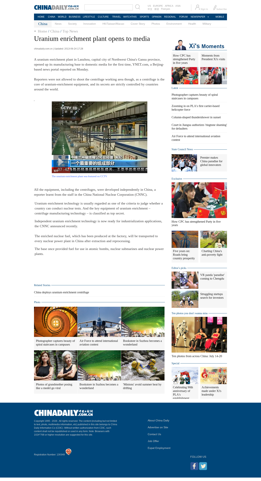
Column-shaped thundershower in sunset (196, 117)
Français (165, 9)
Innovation (89, 23)
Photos (156, 23)
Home (42, 31)
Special (175, 363)
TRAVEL (116, 16)
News (58, 23)
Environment (174, 23)
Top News (70, 31)
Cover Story (138, 23)
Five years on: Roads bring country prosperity (184, 254)
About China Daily (158, 420)
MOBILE (220, 16)
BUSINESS (74, 16)
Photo (37, 302)
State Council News (182, 149)
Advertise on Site (158, 427)
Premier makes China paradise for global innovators (211, 161)
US (149, 6)
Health (192, 23)
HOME (41, 16)
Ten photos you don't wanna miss (190, 313)
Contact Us (154, 434)
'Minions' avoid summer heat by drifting (142, 386)
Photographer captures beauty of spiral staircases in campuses (55, 342)
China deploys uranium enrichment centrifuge (61, 292)
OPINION (156, 16)
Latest (175, 88)
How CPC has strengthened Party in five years (184, 59)
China (54, 31)
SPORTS (144, 16)
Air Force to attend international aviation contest (98, 342)
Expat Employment (159, 447)
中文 (150, 9)
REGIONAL (170, 16)
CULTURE (103, 16)
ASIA (178, 6)
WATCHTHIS (130, 16)
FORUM (183, 16)
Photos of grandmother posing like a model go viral (54, 386)
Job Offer (153, 441)
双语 (156, 9)
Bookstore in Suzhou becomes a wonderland (142, 342)
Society (72, 23)
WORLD (62, 16)
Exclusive (177, 178)
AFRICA (169, 6)
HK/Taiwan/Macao (113, 23)
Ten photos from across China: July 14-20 (197, 356)
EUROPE (158, 6)
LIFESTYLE (89, 16)
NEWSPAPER (198, 16)
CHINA (51, 16)
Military (207, 23)
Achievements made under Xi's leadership (211, 391)
